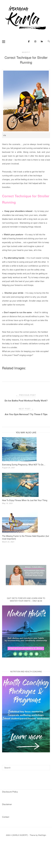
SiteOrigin (42, 835)
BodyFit (26, 52)
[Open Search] (49, 41)
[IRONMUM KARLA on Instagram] (34, 41)
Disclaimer (7, 804)
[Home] (26, 29)
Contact (5, 816)
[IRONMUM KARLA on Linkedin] (41, 41)
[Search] (47, 766)
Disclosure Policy (10, 791)
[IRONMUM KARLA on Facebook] (28, 41)
